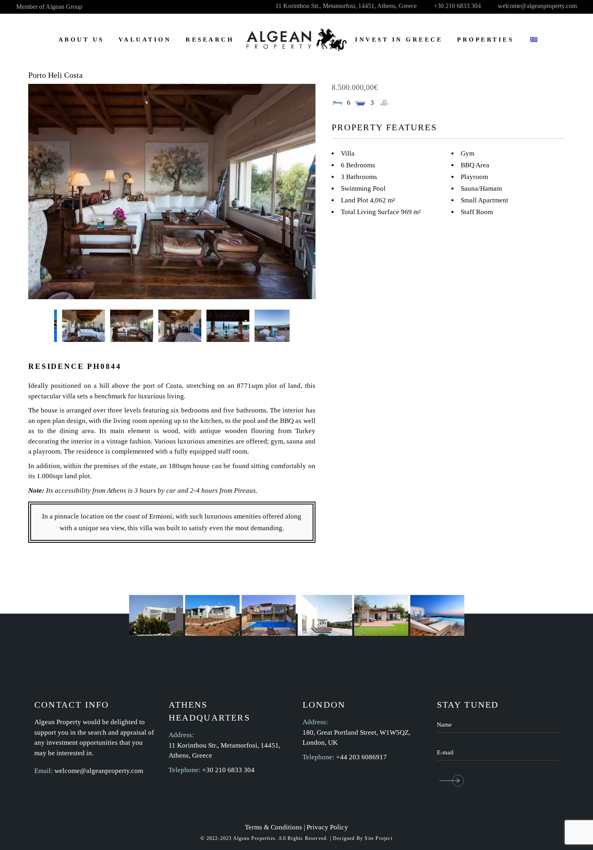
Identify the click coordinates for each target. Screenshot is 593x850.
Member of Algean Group (49, 6)
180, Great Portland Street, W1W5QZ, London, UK (356, 738)
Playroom (474, 177)
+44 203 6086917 (361, 757)
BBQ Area (475, 165)
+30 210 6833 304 (228, 770)
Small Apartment (484, 200)
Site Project (378, 838)
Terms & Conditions (273, 827)
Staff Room (477, 212)
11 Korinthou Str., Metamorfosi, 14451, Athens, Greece (224, 751)
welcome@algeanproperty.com (98, 771)
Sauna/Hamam (481, 188)
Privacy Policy (327, 827)
